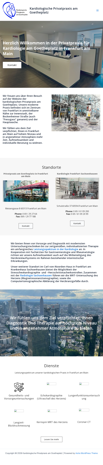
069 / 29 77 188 (28, 216)
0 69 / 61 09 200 (81, 211)
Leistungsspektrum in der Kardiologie (56, 249)
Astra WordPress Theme (87, 453)
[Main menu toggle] (97, 10)
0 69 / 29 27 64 (29, 213)
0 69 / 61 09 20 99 (79, 213)
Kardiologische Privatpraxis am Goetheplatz (54, 10)
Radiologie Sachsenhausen (36, 275)
